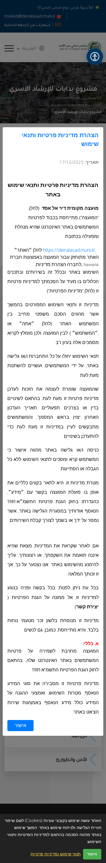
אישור (20, 726)
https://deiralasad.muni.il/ (69, 250)
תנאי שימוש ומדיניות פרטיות (56, 854)
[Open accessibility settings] (95, 56)
